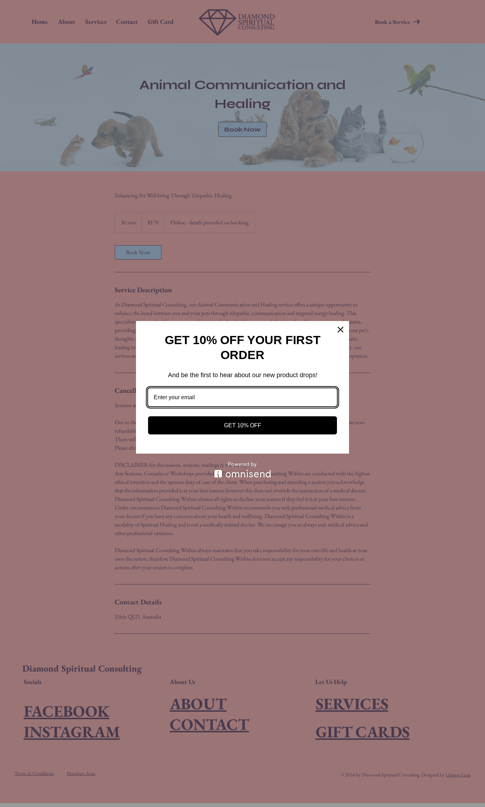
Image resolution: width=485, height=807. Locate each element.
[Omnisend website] (242, 470)
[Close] (340, 329)
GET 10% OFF (242, 425)
